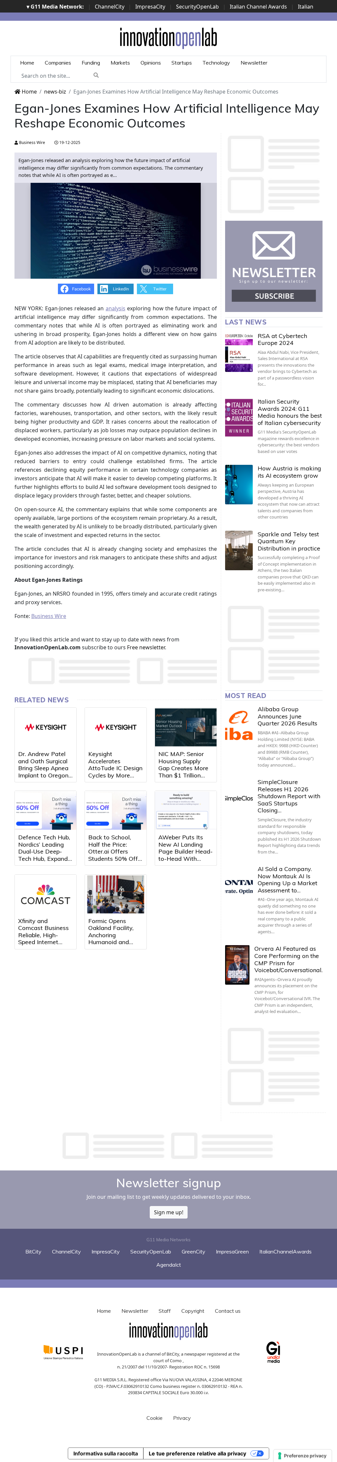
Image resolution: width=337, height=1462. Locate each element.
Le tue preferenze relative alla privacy (197, 1453)
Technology (216, 62)
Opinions (151, 62)
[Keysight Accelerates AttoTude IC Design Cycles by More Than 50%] (115, 727)
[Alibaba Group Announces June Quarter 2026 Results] (239, 725)
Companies (58, 62)
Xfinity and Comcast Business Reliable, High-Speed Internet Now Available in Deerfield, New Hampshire (43, 942)
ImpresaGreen (232, 1251)
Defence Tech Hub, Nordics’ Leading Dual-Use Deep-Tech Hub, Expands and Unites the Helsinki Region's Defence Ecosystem (45, 858)
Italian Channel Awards (258, 6)
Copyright (192, 1310)
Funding (91, 62)
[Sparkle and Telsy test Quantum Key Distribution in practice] (239, 550)
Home (27, 62)
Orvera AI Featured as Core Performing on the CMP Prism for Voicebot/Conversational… (289, 959)
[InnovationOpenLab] (168, 38)
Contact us (228, 1310)
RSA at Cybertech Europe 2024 (282, 339)
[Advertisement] (168, 1146)
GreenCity (193, 1251)
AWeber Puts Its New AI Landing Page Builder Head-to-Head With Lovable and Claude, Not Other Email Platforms (185, 858)
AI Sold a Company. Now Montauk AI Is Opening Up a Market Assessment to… (287, 879)
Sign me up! (168, 1212)
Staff (165, 1310)
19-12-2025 (69, 142)
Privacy (182, 1418)
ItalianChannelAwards (285, 1251)
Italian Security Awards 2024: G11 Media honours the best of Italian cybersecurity (290, 412)
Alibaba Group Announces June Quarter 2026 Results (287, 716)
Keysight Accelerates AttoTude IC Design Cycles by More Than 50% (115, 768)
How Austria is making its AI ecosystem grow (289, 471)
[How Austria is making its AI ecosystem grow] (239, 484)
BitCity (33, 1251)
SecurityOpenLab (197, 6)
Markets (120, 62)
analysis (115, 308)
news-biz (55, 91)
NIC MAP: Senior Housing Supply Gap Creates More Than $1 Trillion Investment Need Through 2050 (183, 771)
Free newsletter (146, 647)
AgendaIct (168, 1264)
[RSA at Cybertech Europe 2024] (239, 352)
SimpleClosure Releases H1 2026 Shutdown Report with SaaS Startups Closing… (289, 796)
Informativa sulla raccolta (105, 1453)
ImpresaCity (150, 6)
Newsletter (254, 62)
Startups (181, 62)
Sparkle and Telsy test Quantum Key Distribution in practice (289, 541)
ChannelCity (109, 6)
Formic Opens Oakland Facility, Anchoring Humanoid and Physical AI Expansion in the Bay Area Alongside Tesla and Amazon (115, 945)
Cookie (154, 1418)
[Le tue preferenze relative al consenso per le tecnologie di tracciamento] (302, 1455)
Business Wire (31, 142)
